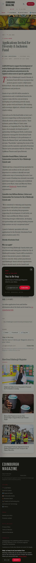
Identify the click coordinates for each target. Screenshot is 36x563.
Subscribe (24, 287)
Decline (7, 560)
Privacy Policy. (22, 556)
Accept (16, 560)
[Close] (31, 269)
